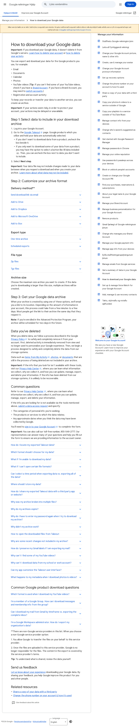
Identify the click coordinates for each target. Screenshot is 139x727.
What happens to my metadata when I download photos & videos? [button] (44, 577)
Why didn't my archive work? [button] (25, 526)
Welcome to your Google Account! (110, 340)
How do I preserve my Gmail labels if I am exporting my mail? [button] (40, 548)
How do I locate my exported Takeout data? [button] (33, 445)
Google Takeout (32, 132)
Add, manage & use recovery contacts (119, 294)
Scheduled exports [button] (20, 246)
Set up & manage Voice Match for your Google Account (117, 287)
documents (67, 357)
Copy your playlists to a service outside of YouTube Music (116, 113)
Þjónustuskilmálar (39, 721)
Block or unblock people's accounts (118, 169)
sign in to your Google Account (40, 426)
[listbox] (58, 721)
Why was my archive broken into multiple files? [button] (34, 502)
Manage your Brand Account (115, 203)
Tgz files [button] (15, 268)
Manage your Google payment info (117, 243)
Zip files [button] (14, 261)
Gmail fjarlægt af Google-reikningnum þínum (119, 226)
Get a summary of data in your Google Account (119, 272)
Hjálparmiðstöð (10, 13)
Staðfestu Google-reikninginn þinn (117, 41)
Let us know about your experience (28, 672)
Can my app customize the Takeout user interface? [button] (36, 570)
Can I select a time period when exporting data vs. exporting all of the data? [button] (43, 475)
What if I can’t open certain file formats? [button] (31, 466)
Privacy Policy (18, 339)
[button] (5, 4)
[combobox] (82, 4)
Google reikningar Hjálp (22, 4)
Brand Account (40, 88)
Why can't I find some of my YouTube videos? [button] (33, 555)
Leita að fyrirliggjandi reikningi (115, 47)
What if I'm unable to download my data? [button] (31, 459)
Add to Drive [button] (17, 202)
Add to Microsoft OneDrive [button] (24, 216)
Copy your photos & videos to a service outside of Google (116, 104)
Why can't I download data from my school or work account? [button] (41, 562)
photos (54, 357)
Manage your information (110, 34)
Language (56, 718)
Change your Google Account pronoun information (115, 70)
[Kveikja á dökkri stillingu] (70, 721)
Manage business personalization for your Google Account (118, 211)
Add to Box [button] (16, 223)
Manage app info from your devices (118, 249)
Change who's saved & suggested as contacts (118, 131)
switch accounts (34, 91)
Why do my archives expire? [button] (24, 509)
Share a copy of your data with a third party (35, 691)
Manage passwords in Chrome (115, 148)
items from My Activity (36, 357)
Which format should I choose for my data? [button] (32, 452)
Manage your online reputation (116, 154)
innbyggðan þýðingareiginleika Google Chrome (75, 30)
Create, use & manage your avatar (117, 62)
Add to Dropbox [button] (19, 209)
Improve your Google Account (34, 13)
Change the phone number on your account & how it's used (42, 695)
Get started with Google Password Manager (117, 141)
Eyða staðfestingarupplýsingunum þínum (117, 256)
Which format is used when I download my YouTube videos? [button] (40, 594)
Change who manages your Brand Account (117, 235)
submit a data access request (33, 406)
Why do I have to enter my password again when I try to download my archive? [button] (43, 518)
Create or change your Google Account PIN (116, 177)
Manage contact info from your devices (116, 122)
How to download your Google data (119, 279)
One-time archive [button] (19, 239)
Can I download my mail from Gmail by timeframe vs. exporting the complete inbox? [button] (43, 614)
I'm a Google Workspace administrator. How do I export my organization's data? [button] (40, 624)
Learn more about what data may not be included (43, 172)
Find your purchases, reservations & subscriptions (118, 186)
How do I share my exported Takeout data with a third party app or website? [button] (43, 493)
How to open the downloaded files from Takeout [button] (35, 534)
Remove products (110, 218)
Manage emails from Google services (118, 264)
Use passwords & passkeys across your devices (117, 162)
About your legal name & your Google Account (119, 196)
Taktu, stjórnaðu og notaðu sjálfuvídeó (114, 302)
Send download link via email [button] (24, 195)
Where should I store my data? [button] (26, 484)
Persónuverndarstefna (22, 721)
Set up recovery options (113, 78)
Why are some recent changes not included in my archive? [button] (39, 541)
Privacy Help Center (29, 368)
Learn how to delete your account (46, 53)
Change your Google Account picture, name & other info (119, 55)
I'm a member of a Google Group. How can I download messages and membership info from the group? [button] (43, 603)
